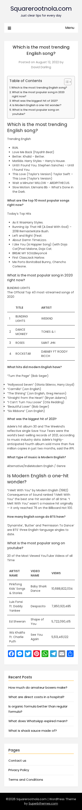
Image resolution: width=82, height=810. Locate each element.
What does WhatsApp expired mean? (37, 721)
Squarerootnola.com (41, 8)
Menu (69, 27)
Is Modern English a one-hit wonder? (36, 105)
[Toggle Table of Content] (65, 81)
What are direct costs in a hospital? (36, 697)
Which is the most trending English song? (39, 87)
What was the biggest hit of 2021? (35, 101)
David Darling (41, 67)
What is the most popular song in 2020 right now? (38, 94)
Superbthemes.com (43, 803)
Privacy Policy (18, 770)
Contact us (17, 760)
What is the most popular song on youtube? (35, 112)
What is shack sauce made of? (32, 730)
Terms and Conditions (25, 779)
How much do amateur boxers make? (37, 687)
